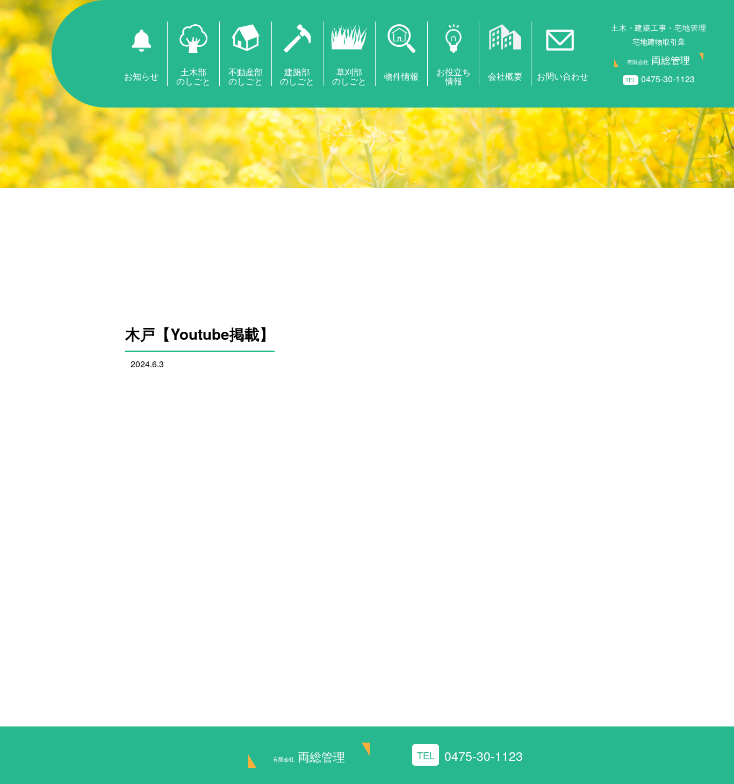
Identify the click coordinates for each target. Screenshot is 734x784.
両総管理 (309, 756)
